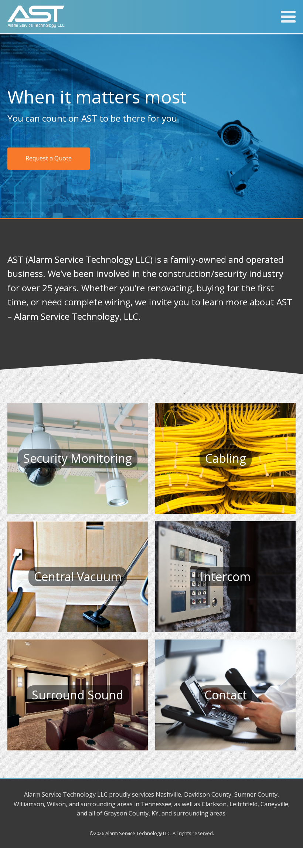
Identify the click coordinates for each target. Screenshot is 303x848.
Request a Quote (48, 158)
